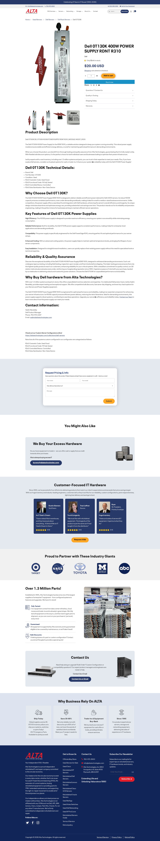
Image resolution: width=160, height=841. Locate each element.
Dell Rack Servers (64, 20)
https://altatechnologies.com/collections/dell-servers (45, 335)
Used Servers (37, 20)
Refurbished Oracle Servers (70, 796)
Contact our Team (125, 297)
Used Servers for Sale (70, 763)
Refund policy (68, 825)
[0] (134, 11)
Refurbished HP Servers (68, 771)
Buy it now (109, 82)
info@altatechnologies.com (94, 763)
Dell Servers (50, 20)
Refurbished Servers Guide (70, 817)
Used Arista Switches (70, 804)
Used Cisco (67, 766)
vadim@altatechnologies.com (41, 317)
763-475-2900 (89, 759)
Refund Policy (130, 837)
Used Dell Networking (70, 808)
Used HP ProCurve (69, 812)
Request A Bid (80, 540)
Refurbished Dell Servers (69, 777)
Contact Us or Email (80, 679)
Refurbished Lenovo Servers (70, 784)
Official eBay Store (69, 759)
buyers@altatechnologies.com (46, 463)
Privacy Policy (117, 837)
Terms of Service (69, 821)
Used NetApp (67, 801)
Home (27, 20)
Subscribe (125, 779)
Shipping (87, 71)
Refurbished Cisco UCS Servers (69, 790)
